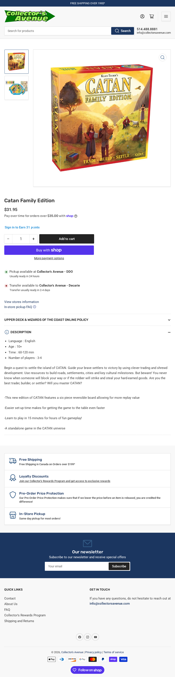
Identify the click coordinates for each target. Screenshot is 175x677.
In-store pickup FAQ (18, 307)
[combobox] (69, 30)
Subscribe (119, 566)
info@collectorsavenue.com (154, 32)
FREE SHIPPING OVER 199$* (87, 3)
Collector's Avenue (72, 652)
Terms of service (114, 652)
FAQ (7, 610)
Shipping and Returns (19, 621)
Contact (10, 598)
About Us (11, 604)
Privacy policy (93, 652)
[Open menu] (166, 16)
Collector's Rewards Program (25, 615)
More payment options (49, 258)
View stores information (21, 302)
